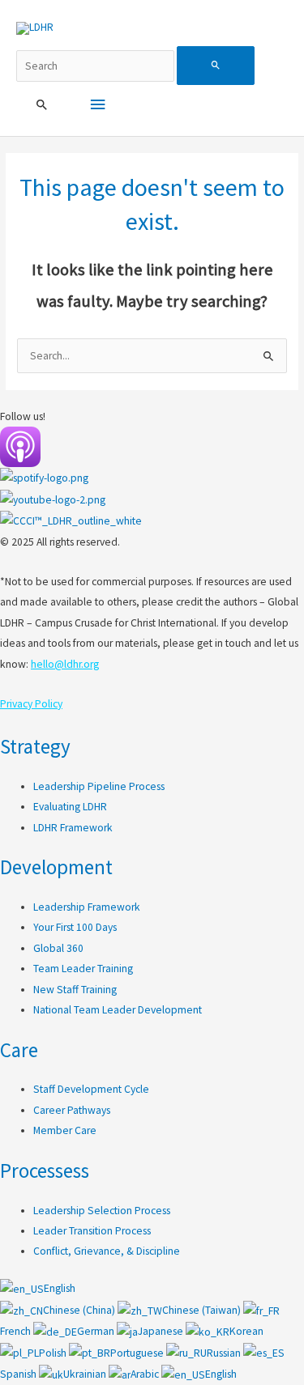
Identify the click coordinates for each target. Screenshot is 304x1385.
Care (19, 1050)
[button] (42, 105)
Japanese (162, 1331)
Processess (44, 1170)
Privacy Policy (31, 704)
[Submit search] (216, 65)
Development (56, 867)
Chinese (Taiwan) (202, 1310)
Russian (225, 1353)
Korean (246, 1331)
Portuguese (138, 1353)
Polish (54, 1353)
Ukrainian (86, 1374)
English (59, 1288)
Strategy (35, 746)
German (97, 1331)
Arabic (146, 1374)
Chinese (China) (80, 1310)
